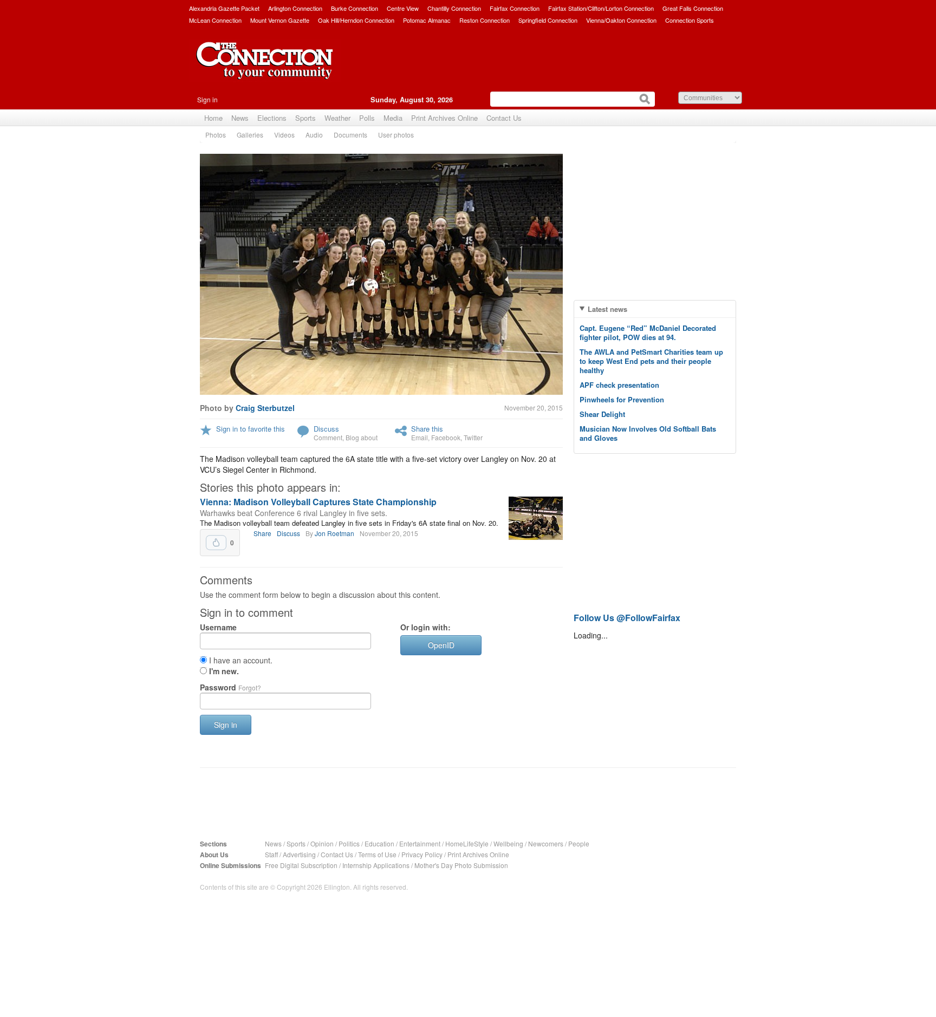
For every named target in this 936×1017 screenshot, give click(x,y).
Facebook (445, 437)
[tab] (655, 309)
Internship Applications (376, 865)
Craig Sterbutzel (265, 407)
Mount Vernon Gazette (279, 20)
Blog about (362, 437)
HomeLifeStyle (467, 843)
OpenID (441, 645)
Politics (349, 843)
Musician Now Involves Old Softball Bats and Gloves (648, 433)
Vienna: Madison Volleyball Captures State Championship (318, 502)
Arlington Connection (295, 8)
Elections (272, 118)
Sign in (207, 99)
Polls (367, 118)
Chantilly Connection (454, 8)
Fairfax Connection (515, 8)
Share (262, 533)
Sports (305, 118)
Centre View (403, 8)
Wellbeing (508, 843)
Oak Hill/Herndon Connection (356, 20)
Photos (215, 134)
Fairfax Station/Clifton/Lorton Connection (601, 8)
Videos (284, 134)
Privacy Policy (422, 854)
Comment (328, 437)
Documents (350, 134)
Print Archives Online (444, 118)
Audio (314, 134)
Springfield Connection (547, 20)
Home (213, 118)
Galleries (250, 134)
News (240, 118)
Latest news (607, 309)
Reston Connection (484, 20)
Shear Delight (602, 414)
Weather (337, 118)
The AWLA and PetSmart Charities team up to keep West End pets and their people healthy (651, 361)
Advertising (299, 854)
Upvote (216, 542)
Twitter (473, 437)
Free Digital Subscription (301, 865)
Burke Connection (354, 8)
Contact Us (504, 118)
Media (393, 118)
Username (218, 627)
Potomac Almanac (427, 20)
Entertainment (419, 843)
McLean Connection (215, 20)
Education (379, 843)
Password (230, 687)
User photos (396, 134)
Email (419, 437)
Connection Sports (689, 20)
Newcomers (545, 843)
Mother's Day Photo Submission (461, 865)
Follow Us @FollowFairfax (627, 617)
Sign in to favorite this (250, 428)
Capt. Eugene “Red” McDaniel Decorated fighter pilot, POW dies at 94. (648, 332)
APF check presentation (619, 385)
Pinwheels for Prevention (622, 399)
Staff (271, 854)
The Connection (265, 69)
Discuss (326, 428)
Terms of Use (377, 854)
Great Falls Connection (692, 8)
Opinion (322, 843)
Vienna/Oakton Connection (621, 20)
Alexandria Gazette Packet (224, 8)
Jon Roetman (334, 533)
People (578, 843)
